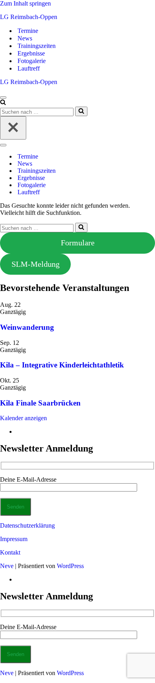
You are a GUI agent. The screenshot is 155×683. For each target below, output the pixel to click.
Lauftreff (28, 68)
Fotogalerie (31, 60)
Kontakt (10, 552)
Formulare (78, 242)
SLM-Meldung (36, 264)
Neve (7, 565)
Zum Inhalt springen (25, 3)
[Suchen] (3, 102)
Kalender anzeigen (23, 418)
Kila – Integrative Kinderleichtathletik (62, 365)
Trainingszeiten (36, 45)
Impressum (13, 539)
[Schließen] (13, 128)
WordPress (70, 565)
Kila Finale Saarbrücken (40, 403)
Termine (27, 30)
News (24, 38)
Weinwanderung (27, 327)
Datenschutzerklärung (27, 525)
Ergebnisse (31, 53)
